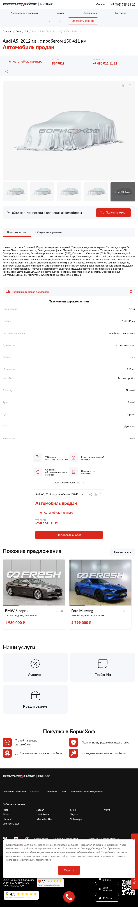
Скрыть (69, 870)
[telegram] (27, 839)
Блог (63, 791)
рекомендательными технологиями (32, 859)
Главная (7, 31)
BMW (6, 814)
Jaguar (40, 809)
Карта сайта (41, 838)
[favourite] (48, 20)
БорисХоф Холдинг (21, 879)
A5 (26, 31)
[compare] (59, 20)
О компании (90, 13)
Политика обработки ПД (67, 838)
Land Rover (42, 814)
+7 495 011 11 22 (105, 63)
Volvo (107, 809)
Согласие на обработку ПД (103, 838)
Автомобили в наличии (24, 13)
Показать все (122, 552)
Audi (18, 31)
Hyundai (7, 819)
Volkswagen (76, 819)
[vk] (5, 838)
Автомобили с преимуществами (87, 791)
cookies (64, 856)
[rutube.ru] (16, 838)
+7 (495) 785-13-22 (123, 4)
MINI (73, 809)
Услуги (61, 13)
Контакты (120, 13)
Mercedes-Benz (45, 819)
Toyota (74, 814)
